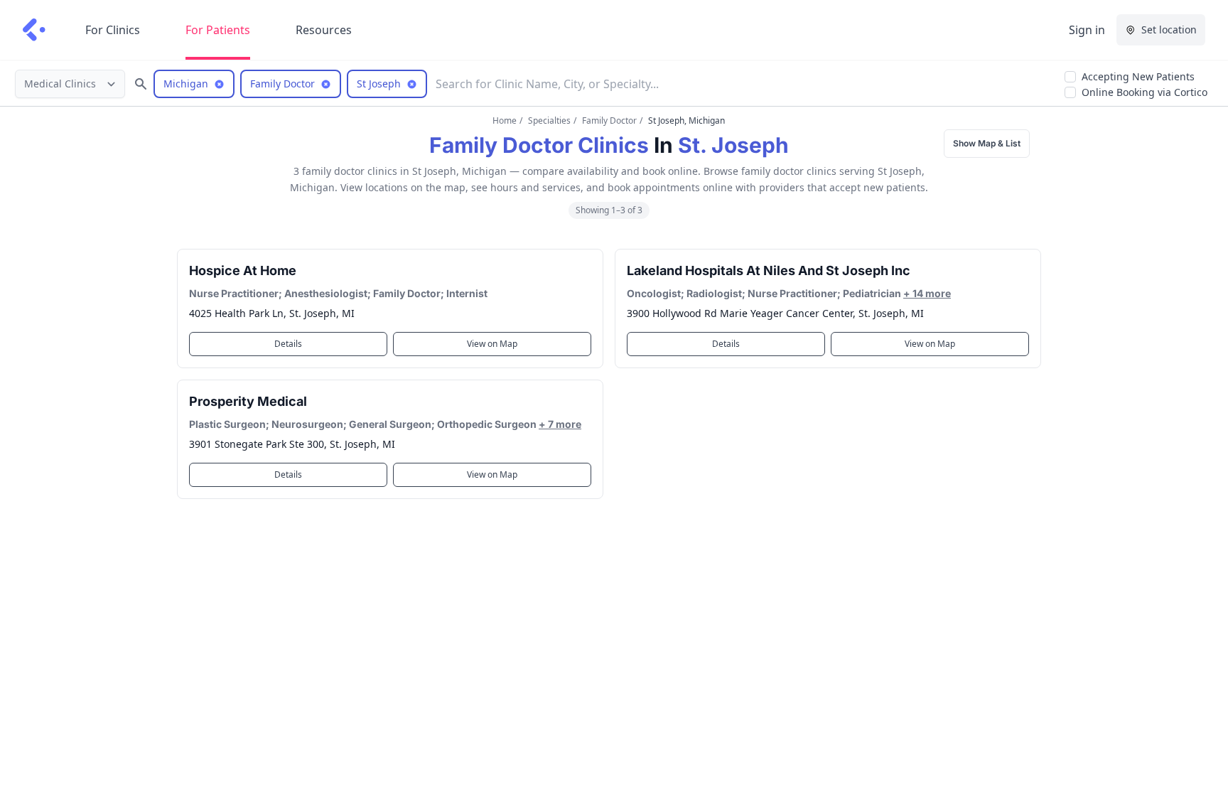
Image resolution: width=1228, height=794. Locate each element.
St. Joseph (733, 145)
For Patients (217, 30)
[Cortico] (34, 29)
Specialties (549, 120)
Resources (324, 30)
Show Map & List (986, 143)
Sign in (1087, 30)
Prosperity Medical (248, 401)
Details (288, 344)
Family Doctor (609, 120)
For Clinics (112, 30)
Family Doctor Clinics (539, 145)
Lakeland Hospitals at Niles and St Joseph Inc (768, 270)
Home (504, 120)
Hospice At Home (242, 270)
